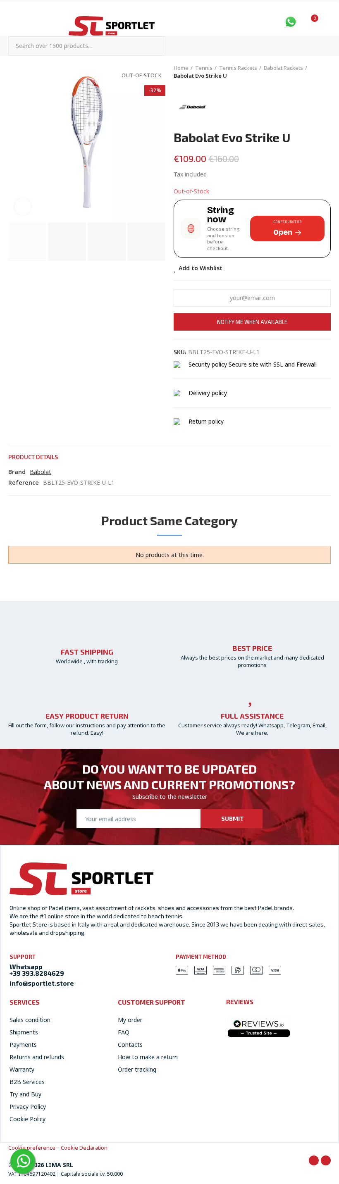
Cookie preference (31, 1147)
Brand (17, 472)
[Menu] (12, 21)
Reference (23, 482)
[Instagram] (326, 1160)
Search (152, 45)
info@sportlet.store (42, 983)
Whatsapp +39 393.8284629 (37, 969)
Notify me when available (252, 322)
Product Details (33, 456)
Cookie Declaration (84, 1147)
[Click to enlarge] (22, 206)
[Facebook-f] (314, 1160)
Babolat (40, 472)
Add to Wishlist (200, 268)
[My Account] (326, 23)
